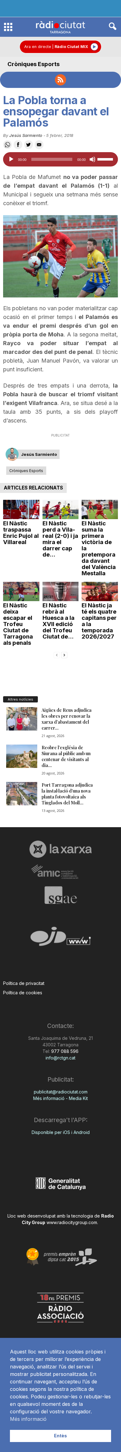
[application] (60, 159)
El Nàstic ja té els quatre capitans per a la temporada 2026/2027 (99, 621)
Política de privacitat (23, 983)
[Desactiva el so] (92, 159)
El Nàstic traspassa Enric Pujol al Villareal (21, 533)
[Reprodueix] (11, 159)
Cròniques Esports (33, 64)
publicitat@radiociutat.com (60, 1091)
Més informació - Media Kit (60, 1098)
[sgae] (60, 895)
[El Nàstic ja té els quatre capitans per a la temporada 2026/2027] (100, 591)
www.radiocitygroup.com (72, 1222)
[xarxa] (60, 849)
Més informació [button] (28, 1419)
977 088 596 (64, 1051)
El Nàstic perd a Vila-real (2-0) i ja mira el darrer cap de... (60, 539)
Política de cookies (22, 992)
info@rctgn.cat (60, 1057)
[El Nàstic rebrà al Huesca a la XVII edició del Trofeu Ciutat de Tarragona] (61, 591)
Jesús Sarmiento (25, 135)
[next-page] (64, 654)
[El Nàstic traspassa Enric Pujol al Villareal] (21, 509)
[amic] (60, 872)
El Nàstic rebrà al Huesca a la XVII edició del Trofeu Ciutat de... (58, 621)
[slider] (106, 158)
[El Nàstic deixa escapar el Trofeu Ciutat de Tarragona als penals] (21, 591)
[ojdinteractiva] (60, 939)
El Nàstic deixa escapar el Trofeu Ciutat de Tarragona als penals (18, 624)
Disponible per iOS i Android (61, 1132)
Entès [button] (60, 1435)
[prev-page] (57, 654)
